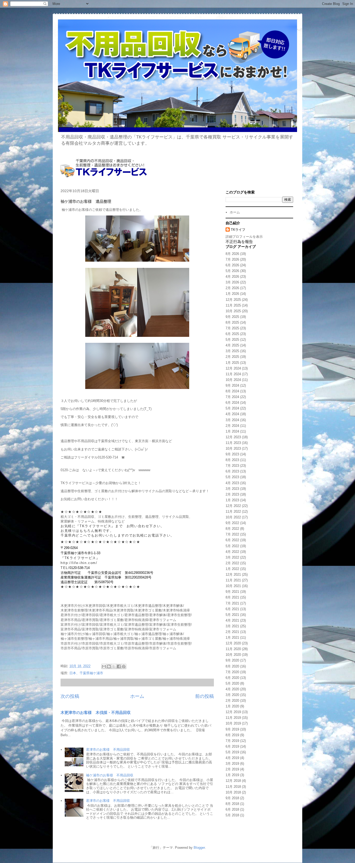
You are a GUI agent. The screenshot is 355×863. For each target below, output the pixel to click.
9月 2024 (232, 385)
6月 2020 (232, 678)
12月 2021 (233, 574)
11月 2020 (233, 649)
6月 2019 (232, 746)
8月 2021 (232, 597)
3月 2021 (232, 626)
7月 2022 (232, 534)
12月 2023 (233, 437)
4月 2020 (232, 689)
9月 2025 (232, 317)
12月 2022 (233, 506)
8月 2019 (232, 735)
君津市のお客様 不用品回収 (108, 749)
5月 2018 (232, 815)
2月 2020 (232, 700)
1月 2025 (232, 363)
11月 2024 (233, 374)
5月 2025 (232, 340)
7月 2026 (232, 259)
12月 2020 (233, 643)
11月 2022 (233, 511)
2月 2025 (232, 357)
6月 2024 (232, 403)
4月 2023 (232, 483)
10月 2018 (233, 792)
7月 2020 (232, 672)
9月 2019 (232, 729)
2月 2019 (232, 769)
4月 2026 (232, 277)
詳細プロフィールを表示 (244, 237)
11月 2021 (233, 580)
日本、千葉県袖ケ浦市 (86, 673)
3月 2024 (232, 420)
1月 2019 (232, 775)
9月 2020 (232, 660)
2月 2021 (232, 632)
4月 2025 (232, 345)
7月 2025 (232, 328)
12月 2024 (233, 368)
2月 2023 (232, 494)
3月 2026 (232, 282)
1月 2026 (232, 294)
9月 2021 (232, 592)
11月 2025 (233, 305)
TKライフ (238, 230)
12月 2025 (233, 300)
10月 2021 (233, 586)
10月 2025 (233, 311)
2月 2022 (232, 563)
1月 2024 (232, 431)
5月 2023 (232, 477)
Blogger (199, 848)
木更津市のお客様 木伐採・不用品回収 (96, 712)
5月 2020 (232, 683)
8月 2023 (232, 460)
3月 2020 (232, 695)
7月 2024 (232, 397)
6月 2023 (232, 471)
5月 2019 (232, 752)
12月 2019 (233, 712)
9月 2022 (232, 523)
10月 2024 (233, 380)
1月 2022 (232, 569)
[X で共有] (113, 666)
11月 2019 (233, 718)
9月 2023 (232, 454)
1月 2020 (232, 706)
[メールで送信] (104, 666)
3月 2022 (232, 557)
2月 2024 (232, 426)
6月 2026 (232, 265)
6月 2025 (232, 334)
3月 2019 (232, 763)
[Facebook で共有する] (118, 666)
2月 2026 (232, 288)
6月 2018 (232, 809)
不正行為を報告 (239, 241)
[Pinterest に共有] (123, 666)
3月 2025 (232, 351)
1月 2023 (232, 500)
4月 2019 (232, 758)
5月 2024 (232, 408)
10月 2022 (233, 517)
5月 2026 (232, 271)
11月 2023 (233, 443)
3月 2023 (232, 489)
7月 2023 (232, 466)
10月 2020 (233, 655)
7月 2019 (232, 741)
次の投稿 (70, 696)
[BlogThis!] (108, 666)
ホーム (137, 696)
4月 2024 (232, 414)
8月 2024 (232, 391)
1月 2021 (232, 637)
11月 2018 (233, 787)
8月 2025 (232, 322)
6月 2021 (232, 609)
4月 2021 (232, 620)
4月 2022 (232, 552)
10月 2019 (233, 723)
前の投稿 (204, 696)
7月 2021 (232, 603)
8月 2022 (232, 529)
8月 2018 (232, 804)
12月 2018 (233, 781)
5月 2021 (232, 615)
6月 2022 (232, 540)
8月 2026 (232, 254)
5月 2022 (232, 546)
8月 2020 (232, 666)
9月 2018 (232, 798)
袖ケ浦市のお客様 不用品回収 (109, 775)
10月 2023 (233, 448)
